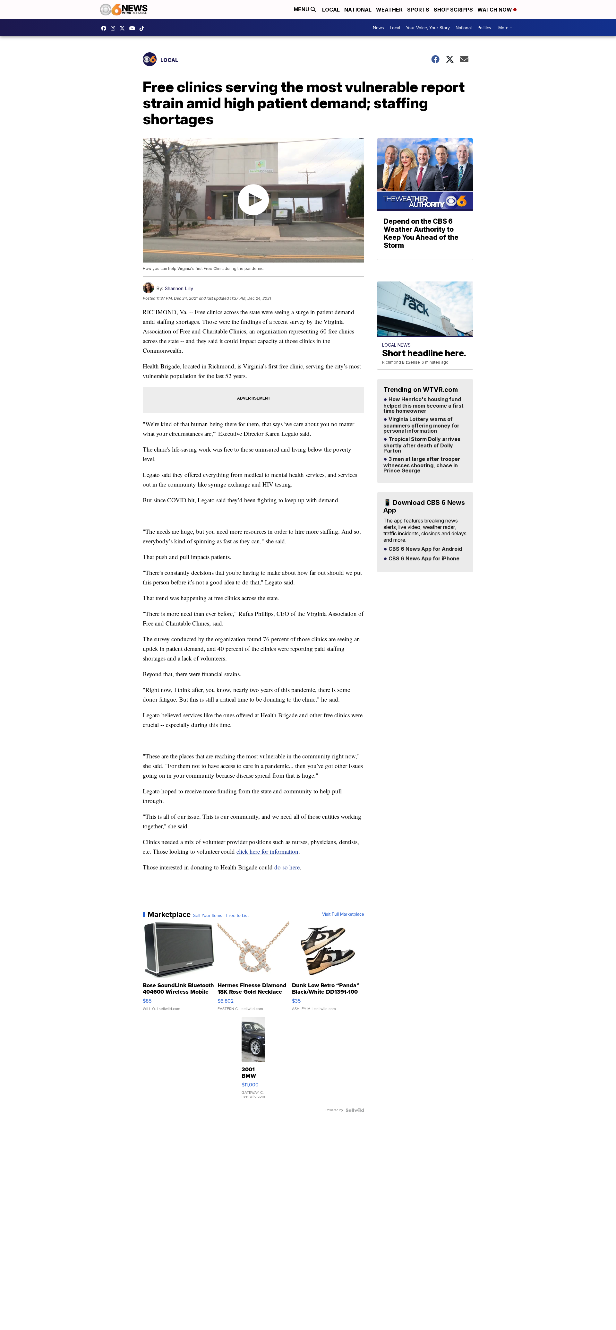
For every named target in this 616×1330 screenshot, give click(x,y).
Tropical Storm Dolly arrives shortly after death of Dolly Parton (421, 445)
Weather (389, 9)
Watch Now (495, 9)
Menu (302, 9)
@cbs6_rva (143, 28)
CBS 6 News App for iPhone (423, 559)
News (378, 27)
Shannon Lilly (179, 288)
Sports (418, 9)
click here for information (267, 851)
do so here (287, 867)
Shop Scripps (453, 9)
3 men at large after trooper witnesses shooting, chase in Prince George (421, 465)
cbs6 (114, 28)
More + (505, 27)
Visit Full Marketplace (343, 914)
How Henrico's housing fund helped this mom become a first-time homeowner (424, 405)
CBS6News (105, 28)
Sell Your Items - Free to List (221, 915)
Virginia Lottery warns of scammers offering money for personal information (421, 425)
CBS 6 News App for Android (424, 549)
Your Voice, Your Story (428, 27)
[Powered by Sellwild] (355, 1110)
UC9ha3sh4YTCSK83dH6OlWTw (133, 28)
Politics (484, 27)
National (358, 9)
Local (331, 9)
